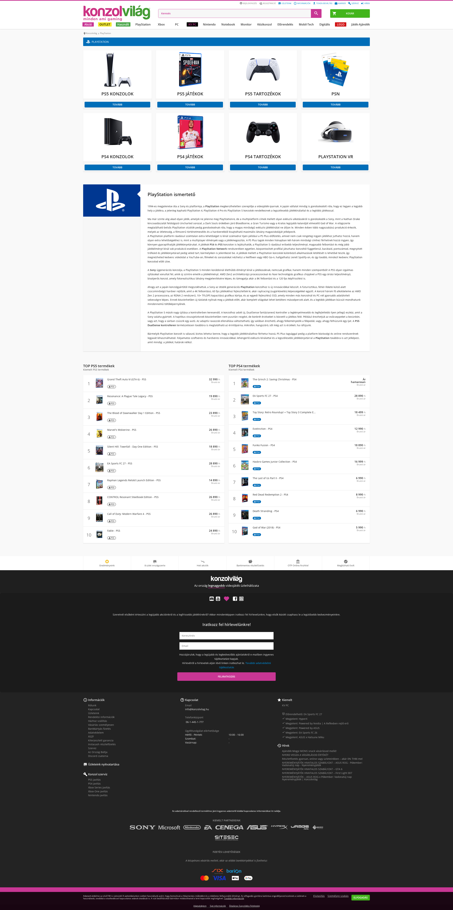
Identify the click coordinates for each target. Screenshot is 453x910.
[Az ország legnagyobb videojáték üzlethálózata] (116, 13)
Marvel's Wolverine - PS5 (121, 429)
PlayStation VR (335, 156)
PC (177, 24)
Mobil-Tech (306, 24)
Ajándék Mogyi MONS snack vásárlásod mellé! (309, 751)
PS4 (258, 386)
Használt (123, 24)
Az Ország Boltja (97, 752)
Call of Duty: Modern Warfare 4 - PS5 (129, 514)
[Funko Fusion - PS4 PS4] (245, 452)
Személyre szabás (338, 896)
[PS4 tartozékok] (263, 149)
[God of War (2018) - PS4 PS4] (245, 535)
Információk (304, 3)
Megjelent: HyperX (294, 718)
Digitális (324, 24)
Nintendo (209, 24)
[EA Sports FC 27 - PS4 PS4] (245, 403)
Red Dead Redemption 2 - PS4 (270, 494)
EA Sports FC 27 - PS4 (265, 395)
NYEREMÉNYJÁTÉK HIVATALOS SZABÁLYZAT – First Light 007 (317, 773)
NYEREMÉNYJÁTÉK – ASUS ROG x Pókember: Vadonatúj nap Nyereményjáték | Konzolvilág (317, 778)
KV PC (192, 24)
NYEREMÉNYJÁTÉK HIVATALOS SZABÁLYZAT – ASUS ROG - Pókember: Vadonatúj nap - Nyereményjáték (322, 764)
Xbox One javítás (98, 791)
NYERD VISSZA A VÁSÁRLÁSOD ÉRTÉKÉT (305, 755)
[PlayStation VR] (335, 149)
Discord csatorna (98, 756)
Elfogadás (361, 897)
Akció (88, 24)
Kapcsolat (94, 709)
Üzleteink (286, 3)
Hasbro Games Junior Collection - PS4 (275, 461)
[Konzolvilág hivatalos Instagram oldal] (241, 599)
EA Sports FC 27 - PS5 (119, 463)
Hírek (367, 3)
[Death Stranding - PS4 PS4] (245, 518)
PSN (335, 94)
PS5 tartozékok (263, 94)
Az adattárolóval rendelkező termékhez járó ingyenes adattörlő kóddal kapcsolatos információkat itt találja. (226, 811)
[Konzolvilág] (226, 579)
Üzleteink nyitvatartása (103, 764)
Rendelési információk (101, 717)
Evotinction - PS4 (262, 428)
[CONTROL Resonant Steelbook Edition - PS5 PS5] (99, 504)
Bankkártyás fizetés (99, 728)
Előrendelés (285, 24)
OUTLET (104, 24)
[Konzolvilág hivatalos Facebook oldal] (235, 599)
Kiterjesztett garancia (100, 740)
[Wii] (190, 86)
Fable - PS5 (113, 530)
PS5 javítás (94, 779)
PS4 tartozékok (263, 156)
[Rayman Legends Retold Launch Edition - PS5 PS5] (99, 488)
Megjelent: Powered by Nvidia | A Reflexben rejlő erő (315, 723)
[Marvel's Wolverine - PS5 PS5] (99, 437)
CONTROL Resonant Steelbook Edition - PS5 (133, 497)
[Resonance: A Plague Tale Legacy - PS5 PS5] (99, 403)
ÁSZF (91, 736)
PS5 (112, 386)
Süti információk (218, 905)
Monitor (246, 24)
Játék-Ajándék (360, 24)
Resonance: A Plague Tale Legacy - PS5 (130, 396)
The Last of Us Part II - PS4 (268, 478)
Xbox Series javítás (99, 787)
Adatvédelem (96, 732)
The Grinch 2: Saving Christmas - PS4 (274, 379)
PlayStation (143, 24)
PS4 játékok (190, 156)
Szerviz (355, 3)
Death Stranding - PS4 (266, 511)
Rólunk (92, 705)
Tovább (117, 104)
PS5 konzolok (117, 94)
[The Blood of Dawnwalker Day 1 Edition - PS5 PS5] (99, 420)
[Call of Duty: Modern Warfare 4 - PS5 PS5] (99, 521)
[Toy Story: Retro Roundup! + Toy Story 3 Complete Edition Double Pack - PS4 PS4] (245, 420)
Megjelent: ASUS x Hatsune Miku (303, 737)
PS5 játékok (190, 94)
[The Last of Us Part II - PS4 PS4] (245, 485)
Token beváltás (324, 3)
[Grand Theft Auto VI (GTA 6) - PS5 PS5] (99, 387)
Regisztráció (269, 3)
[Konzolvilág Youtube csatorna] (218, 599)
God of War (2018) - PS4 (266, 527)
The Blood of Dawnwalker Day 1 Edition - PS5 (133, 413)
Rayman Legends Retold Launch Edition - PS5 (134, 480)
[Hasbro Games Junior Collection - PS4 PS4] (245, 469)
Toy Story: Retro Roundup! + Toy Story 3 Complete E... (284, 412)
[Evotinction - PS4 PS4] (245, 436)
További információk (234, 898)
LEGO (341, 24)
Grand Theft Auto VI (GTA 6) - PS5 (126, 379)
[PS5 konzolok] (117, 86)
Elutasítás (319, 896)
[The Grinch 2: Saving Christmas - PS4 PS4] (245, 387)
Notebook (228, 24)
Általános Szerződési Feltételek (244, 905)
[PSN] (335, 86)
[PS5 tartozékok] (263, 86)
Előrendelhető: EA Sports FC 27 (302, 714)
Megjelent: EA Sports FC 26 (299, 732)
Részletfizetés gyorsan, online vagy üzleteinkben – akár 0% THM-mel (322, 758)
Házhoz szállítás (97, 721)
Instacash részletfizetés (102, 744)
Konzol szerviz (97, 774)
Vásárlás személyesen (101, 724)
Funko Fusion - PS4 (264, 445)
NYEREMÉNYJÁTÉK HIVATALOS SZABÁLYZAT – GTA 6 (312, 769)
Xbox (161, 24)
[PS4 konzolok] (117, 149)
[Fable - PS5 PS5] (99, 538)
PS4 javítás (94, 783)
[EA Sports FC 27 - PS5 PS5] (99, 471)
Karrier (342, 3)
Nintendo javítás (98, 795)
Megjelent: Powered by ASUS (301, 728)
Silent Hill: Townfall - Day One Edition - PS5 (132, 446)
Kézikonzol (264, 24)
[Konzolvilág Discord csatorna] (212, 599)
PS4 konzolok (117, 156)
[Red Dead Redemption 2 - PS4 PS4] (245, 502)
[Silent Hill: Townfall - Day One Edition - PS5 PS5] (99, 454)
